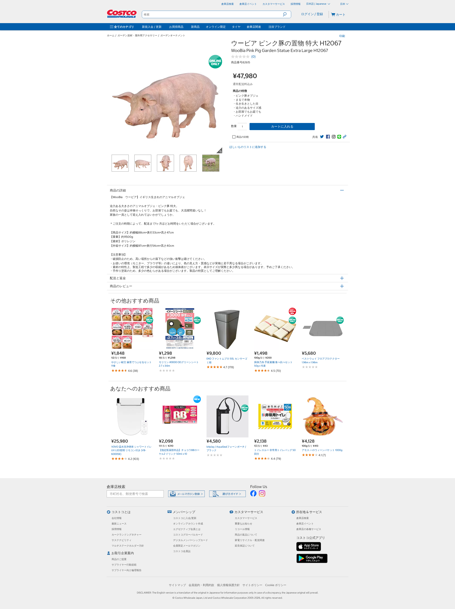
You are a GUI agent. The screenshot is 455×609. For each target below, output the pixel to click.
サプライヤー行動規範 (124, 564)
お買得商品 (176, 26)
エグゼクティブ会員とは (186, 529)
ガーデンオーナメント (172, 35)
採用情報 (117, 529)
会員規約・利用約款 (201, 585)
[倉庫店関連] (261, 26)
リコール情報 (242, 529)
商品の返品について (246, 534)
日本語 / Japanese (316, 3)
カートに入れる (282, 126)
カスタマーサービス (248, 512)
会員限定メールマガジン (186, 545)
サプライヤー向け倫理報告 (126, 570)
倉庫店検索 (116, 486)
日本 (342, 4)
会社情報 (117, 518)
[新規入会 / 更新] (162, 26)
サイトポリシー (252, 585)
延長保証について (245, 545)
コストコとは (121, 512)
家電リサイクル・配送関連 (250, 540)
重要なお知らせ (243, 523)
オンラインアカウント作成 (188, 523)
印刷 (342, 36)
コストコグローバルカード (188, 534)
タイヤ (236, 26)
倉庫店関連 (254, 26)
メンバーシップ (184, 512)
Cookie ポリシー (275, 585)
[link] (322, 136)
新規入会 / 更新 (152, 26)
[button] (287, 14)
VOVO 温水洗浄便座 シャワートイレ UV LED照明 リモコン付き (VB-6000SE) (131, 450)
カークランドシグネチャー (126, 534)
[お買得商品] (184, 26)
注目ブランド (277, 26)
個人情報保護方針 (228, 585)
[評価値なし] (241, 56)
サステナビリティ (122, 540)
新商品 (195, 26)
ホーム (110, 35)
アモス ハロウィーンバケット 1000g (322, 450)
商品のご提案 (119, 559)
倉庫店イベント (305, 523)
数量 (234, 126)
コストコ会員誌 (182, 551)
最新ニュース (119, 523)
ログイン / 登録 (312, 14)
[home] (122, 13)
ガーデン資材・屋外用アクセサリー (137, 35)
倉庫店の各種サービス (308, 529)
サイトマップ (177, 585)
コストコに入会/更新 (184, 518)
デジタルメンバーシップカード (190, 540)
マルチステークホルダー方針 (128, 545)
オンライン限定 (216, 26)
